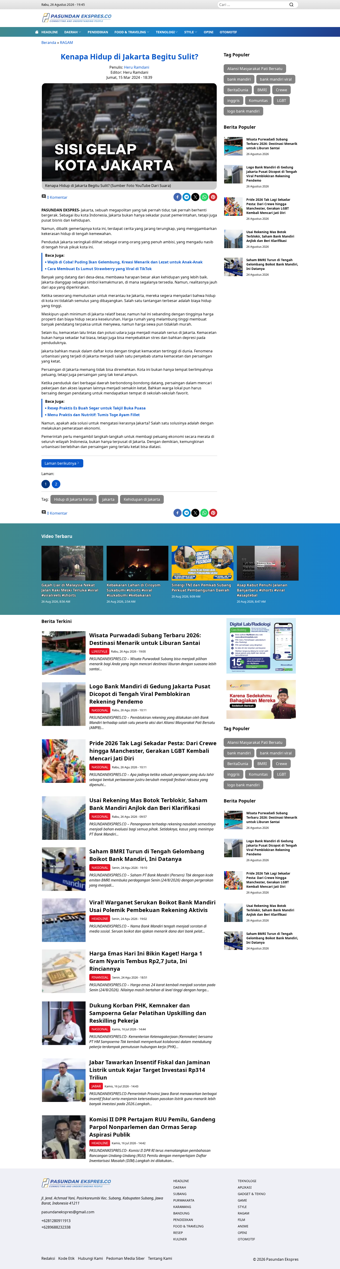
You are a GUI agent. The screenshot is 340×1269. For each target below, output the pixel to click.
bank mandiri (239, 79)
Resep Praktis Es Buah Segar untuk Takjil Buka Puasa (96, 408)
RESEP (178, 1232)
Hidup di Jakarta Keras (73, 499)
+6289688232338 (56, 1227)
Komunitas (258, 100)
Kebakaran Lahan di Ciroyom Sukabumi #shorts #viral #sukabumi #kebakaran (134, 590)
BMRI (262, 89)
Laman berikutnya (60, 463)
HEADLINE (49, 32)
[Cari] (291, 4)
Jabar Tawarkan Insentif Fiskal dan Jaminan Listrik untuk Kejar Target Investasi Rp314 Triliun (149, 1069)
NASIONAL (100, 710)
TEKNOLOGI (165, 32)
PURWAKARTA (183, 1200)
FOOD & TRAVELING (130, 32)
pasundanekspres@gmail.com (67, 1211)
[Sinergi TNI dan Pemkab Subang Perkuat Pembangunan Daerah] (203, 563)
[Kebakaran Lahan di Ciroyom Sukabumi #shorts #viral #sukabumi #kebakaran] (138, 563)
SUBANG (179, 1194)
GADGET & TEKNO (252, 1194)
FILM (241, 1219)
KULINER (180, 1239)
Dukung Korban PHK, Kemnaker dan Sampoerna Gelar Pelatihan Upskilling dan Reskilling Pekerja (147, 1012)
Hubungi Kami (90, 1258)
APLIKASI (245, 1187)
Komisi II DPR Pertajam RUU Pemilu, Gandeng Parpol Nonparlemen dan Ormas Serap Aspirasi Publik (152, 1126)
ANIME (243, 1226)
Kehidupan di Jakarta (142, 499)
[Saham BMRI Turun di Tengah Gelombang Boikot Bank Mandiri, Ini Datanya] (233, 267)
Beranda (48, 42)
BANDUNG (181, 1213)
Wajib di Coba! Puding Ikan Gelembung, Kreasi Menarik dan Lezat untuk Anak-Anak (125, 262)
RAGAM (66, 42)
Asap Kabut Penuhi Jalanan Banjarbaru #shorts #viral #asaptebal (262, 590)
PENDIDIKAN (98, 32)
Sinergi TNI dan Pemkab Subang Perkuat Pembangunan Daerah (201, 588)
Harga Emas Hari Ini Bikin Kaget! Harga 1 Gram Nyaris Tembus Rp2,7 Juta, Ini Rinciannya (145, 960)
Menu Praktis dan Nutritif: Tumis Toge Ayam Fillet (93, 414)
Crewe (281, 89)
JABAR (96, 1086)
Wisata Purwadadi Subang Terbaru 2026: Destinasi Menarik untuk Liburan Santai (271, 143)
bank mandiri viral (276, 79)
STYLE (189, 32)
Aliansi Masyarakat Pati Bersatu (254, 68)
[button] (72, 32)
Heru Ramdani (136, 67)
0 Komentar (57, 197)
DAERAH (71, 32)
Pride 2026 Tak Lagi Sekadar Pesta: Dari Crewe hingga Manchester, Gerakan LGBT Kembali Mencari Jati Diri (268, 206)
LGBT (281, 100)
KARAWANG (182, 1207)
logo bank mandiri (243, 111)
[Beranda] (37, 32)
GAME (242, 1200)
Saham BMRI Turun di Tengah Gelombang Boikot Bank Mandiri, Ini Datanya (272, 264)
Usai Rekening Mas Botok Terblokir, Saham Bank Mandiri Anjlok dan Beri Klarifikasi (270, 236)
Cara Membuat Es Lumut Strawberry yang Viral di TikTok (99, 268)
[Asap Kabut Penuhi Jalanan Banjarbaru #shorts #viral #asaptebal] (268, 563)
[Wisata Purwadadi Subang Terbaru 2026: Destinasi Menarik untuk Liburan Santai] (233, 146)
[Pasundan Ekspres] (76, 18)
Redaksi (48, 1258)
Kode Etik (66, 1258)
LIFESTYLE (99, 651)
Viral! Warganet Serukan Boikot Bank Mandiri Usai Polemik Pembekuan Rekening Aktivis (152, 906)
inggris (233, 100)
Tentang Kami (160, 1258)
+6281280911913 (56, 1220)
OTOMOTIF (228, 32)
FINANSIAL (100, 977)
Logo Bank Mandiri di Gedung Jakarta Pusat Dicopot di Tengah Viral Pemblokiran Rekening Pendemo (271, 174)
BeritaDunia (237, 89)
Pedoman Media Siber (125, 1258)
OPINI (208, 32)
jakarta (108, 499)
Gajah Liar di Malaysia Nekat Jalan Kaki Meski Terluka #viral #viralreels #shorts (69, 590)
